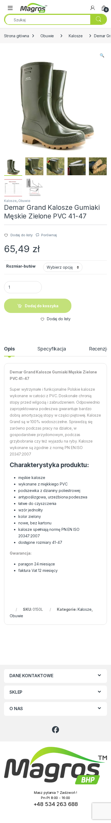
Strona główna (16, 35)
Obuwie (47, 35)
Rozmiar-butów (21, 266)
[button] (102, 55)
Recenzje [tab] (99, 349)
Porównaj (49, 235)
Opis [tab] (9, 349)
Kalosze (76, 35)
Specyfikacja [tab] (51, 349)
